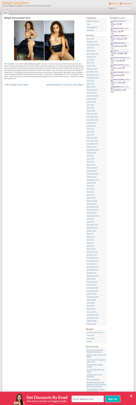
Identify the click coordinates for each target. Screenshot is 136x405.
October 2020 (92, 147)
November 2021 (92, 120)
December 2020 (92, 141)
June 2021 (90, 132)
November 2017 (92, 228)
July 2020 (90, 156)
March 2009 (91, 309)
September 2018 (93, 216)
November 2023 (92, 75)
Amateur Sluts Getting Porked (94, 366)
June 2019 (90, 189)
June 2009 (90, 303)
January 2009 (92, 312)
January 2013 (92, 264)
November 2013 (92, 261)
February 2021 (92, 138)
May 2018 (90, 222)
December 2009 (92, 288)
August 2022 (91, 102)
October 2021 (92, 123)
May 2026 (90, 39)
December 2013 (92, 258)
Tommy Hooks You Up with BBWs (96, 356)
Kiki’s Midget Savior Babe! (17, 85)
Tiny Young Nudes (93, 380)
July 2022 (90, 105)
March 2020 (91, 165)
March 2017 (91, 237)
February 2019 (92, 201)
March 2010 (91, 279)
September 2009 (93, 297)
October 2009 (92, 294)
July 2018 (90, 219)
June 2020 (90, 159)
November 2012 (92, 270)
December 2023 (92, 72)
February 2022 (92, 114)
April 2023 (90, 84)
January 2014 (92, 255)
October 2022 (92, 99)
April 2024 (90, 63)
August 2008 (91, 324)
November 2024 (92, 54)
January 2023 (92, 93)
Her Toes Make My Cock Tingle (95, 371)
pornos (89, 341)
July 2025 (90, 48)
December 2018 (92, 207)
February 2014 (92, 252)
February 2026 (92, 42)
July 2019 (90, 186)
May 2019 (90, 192)
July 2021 (90, 129)
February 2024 (92, 69)
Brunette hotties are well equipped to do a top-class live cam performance (96, 384)
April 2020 (90, 162)
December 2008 (92, 315)
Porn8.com (91, 339)
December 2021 (92, 117)
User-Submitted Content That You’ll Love (95, 391)
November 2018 (92, 210)
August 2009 (91, 300)
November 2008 (92, 318)
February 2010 (92, 282)
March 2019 (91, 198)
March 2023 (91, 87)
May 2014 (90, 243)
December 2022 (92, 96)
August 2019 (91, 183)
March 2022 (91, 111)
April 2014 (90, 246)
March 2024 (91, 66)
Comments (127, 4)
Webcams (90, 30)
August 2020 (91, 153)
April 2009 (90, 306)
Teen (88, 24)
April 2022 (90, 108)
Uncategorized (92, 27)
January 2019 (92, 204)
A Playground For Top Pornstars (94, 376)
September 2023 (93, 78)
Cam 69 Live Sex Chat (95, 332)
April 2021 (90, 135)
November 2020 (92, 144)
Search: (111, 8)
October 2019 (92, 177)
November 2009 (92, 291)
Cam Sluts (90, 335)
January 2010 (92, 285)
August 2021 (91, 126)
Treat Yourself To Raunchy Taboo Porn (96, 361)
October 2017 (92, 231)
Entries (114, 4)
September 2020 (93, 150)
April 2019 (90, 195)
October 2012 (92, 273)
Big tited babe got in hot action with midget (64, 85)
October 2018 (92, 213)
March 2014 (91, 249)
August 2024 (91, 57)
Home (5, 13)
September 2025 (93, 45)
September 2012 (93, 276)
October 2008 (92, 321)
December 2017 (92, 225)
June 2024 (90, 60)
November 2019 (92, 174)
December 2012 (92, 267)
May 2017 (90, 234)
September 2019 (93, 180)
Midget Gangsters (15, 3)
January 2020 (92, 171)
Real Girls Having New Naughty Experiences (95, 351)
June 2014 (90, 240)
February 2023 (92, 90)
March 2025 (91, 51)
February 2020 (92, 168)
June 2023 (90, 81)
